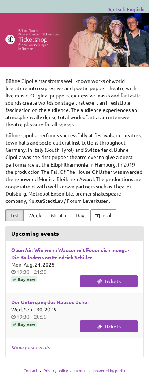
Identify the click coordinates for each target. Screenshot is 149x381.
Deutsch (115, 9)
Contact (30, 370)
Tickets (112, 281)
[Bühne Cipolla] (74, 40)
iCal (106, 215)
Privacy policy (55, 370)
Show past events (30, 347)
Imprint (79, 370)
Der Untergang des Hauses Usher (50, 302)
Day (80, 215)
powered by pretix (109, 370)
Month (58, 215)
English (135, 9)
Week (34, 215)
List (14, 215)
